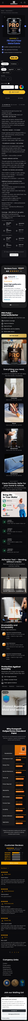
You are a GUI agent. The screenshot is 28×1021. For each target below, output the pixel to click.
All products (9, 10)
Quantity (3, 75)
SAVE (8, 98)
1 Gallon (5, 64)
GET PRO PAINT (14, 335)
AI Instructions (7, 975)
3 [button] (14, 952)
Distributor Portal (7, 973)
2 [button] (12, 952)
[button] (2, 2)
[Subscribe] (22, 996)
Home (2, 10)
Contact (5, 963)
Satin (18, 69)
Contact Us (14, 254)
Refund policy (7, 967)
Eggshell (11, 69)
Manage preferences (14, 1014)
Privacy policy (7, 965)
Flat (4, 69)
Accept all (14, 1010)
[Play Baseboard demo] (14, 465)
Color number (4, 83)
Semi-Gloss (6, 72)
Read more (7, 299)
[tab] (6, 104)
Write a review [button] (14, 863)
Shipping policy (7, 969)
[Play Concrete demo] (14, 390)
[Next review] (24, 289)
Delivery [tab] (15, 104)
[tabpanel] (14, 178)
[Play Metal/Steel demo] (14, 440)
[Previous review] (3, 289)
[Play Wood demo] (14, 415)
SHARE (21, 98)
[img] (4, 872)
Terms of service (7, 971)
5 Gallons (14, 64)
